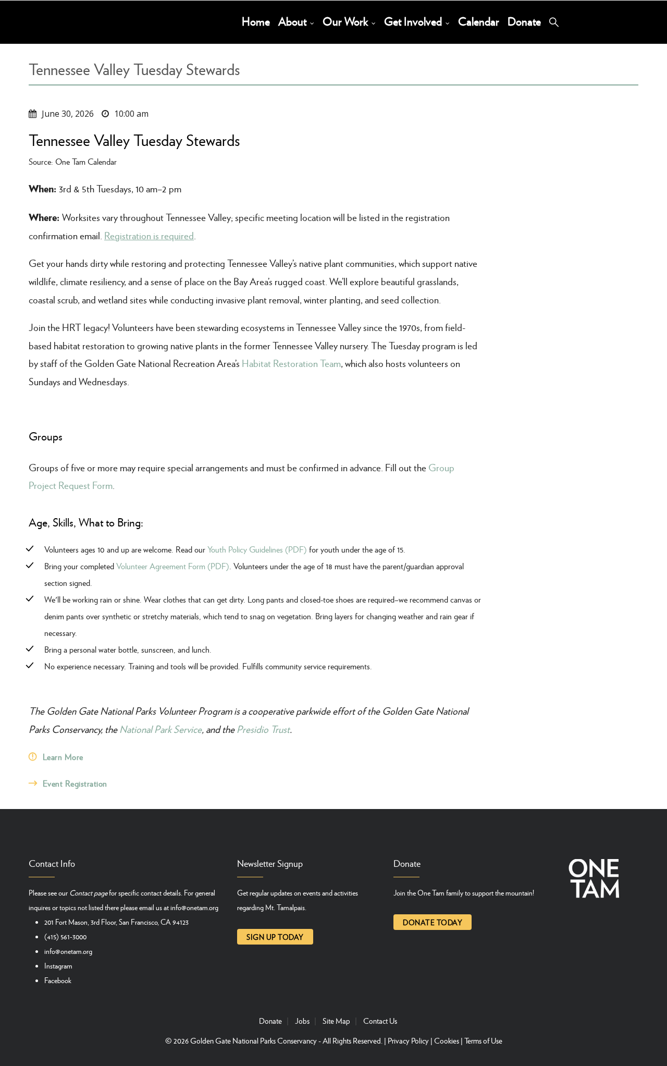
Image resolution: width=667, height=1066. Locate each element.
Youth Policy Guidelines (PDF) (257, 549)
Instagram (58, 965)
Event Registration (75, 783)
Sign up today (275, 937)
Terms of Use (483, 1040)
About (293, 21)
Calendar (478, 21)
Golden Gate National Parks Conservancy (253, 1040)
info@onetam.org (194, 907)
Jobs (302, 1020)
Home (256, 21)
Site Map (336, 1020)
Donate (524, 21)
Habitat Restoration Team (291, 363)
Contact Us (380, 1020)
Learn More (63, 757)
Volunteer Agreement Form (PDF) (172, 566)
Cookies (446, 1040)
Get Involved (414, 21)
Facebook (57, 980)
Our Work (346, 21)
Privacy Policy (408, 1040)
